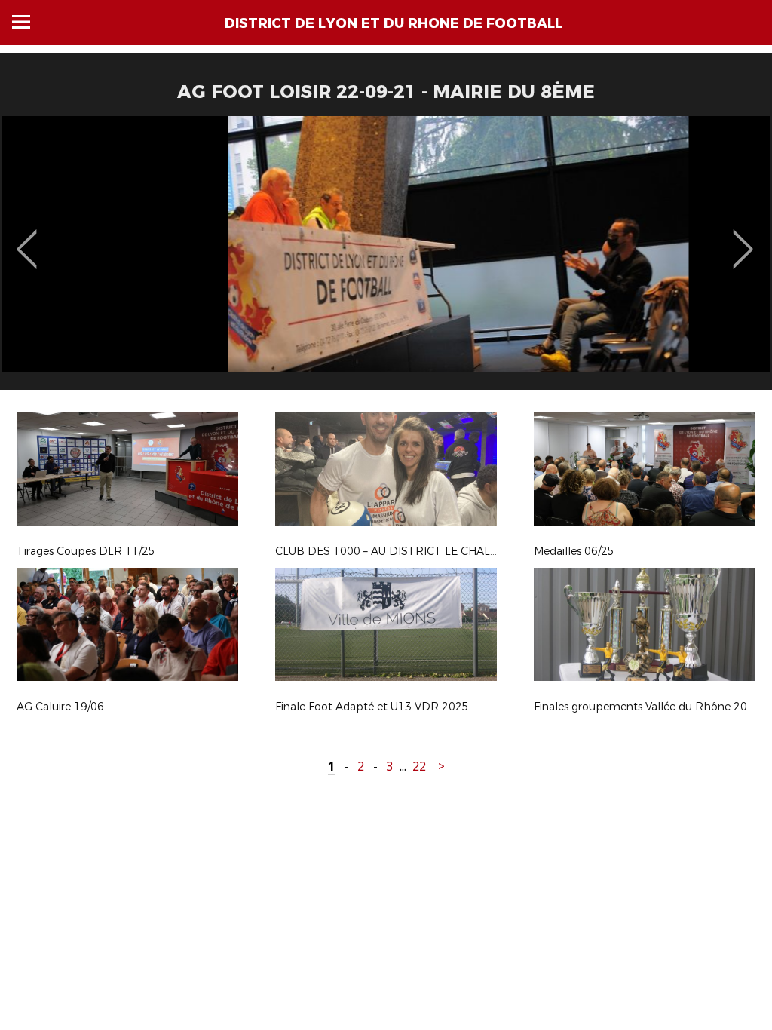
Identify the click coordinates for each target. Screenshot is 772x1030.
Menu (21, 22)
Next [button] (743, 238)
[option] (386, 258)
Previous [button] (27, 238)
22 (419, 766)
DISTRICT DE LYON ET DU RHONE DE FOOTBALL (393, 23)
